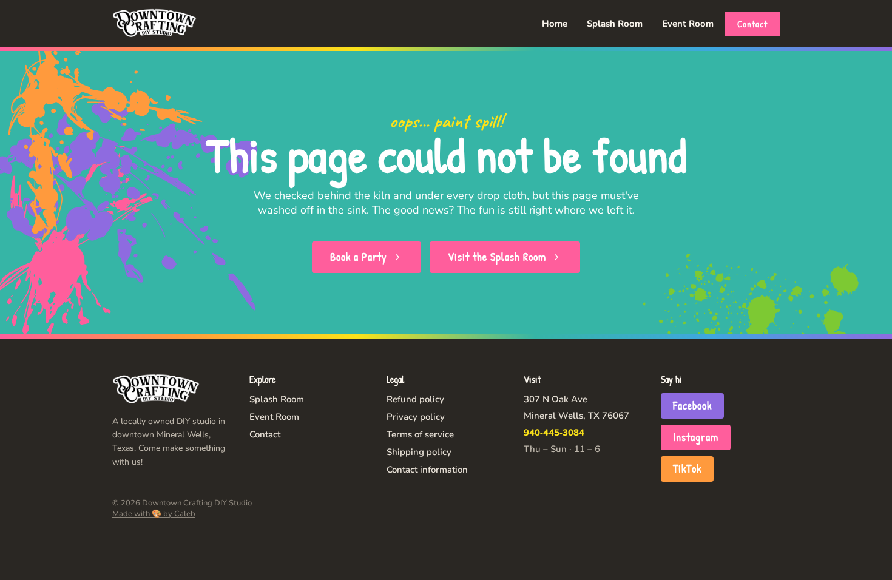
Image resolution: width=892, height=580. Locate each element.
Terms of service (420, 434)
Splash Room (615, 24)
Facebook (692, 405)
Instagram (695, 437)
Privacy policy (416, 417)
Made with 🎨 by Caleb (153, 513)
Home (554, 24)
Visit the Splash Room (497, 257)
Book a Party (358, 257)
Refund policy (415, 399)
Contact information (427, 470)
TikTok (687, 468)
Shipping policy (419, 452)
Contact (752, 24)
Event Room (688, 24)
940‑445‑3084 (554, 433)
